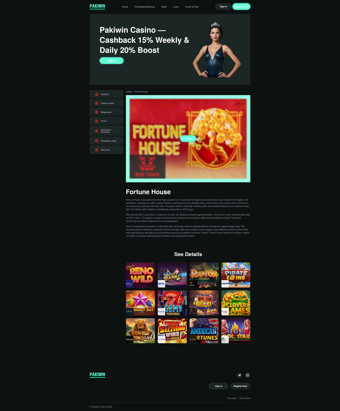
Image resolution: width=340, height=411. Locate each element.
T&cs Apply (232, 398)
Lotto (176, 6)
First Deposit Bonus (145, 6)
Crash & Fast (191, 6)
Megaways (106, 112)
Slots (164, 6)
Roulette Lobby (108, 140)
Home (125, 6)
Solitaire (105, 94)
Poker (104, 120)
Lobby (129, 91)
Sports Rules (244, 398)
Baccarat (105, 149)
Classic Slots (107, 103)
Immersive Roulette (106, 130)
